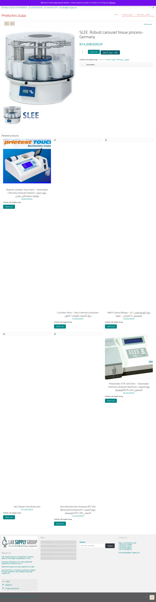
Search (82, 542)
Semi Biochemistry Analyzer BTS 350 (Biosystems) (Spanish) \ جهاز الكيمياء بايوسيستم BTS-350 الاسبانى (78, 509)
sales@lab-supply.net (69, 7)
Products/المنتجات (49, 546)
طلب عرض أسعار (110, 52)
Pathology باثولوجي (143, 14)
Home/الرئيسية (47, 542)
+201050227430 (36, 7)
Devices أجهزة (127, 14)
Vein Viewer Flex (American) (27, 506)
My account (46, 558)
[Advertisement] (136, 572)
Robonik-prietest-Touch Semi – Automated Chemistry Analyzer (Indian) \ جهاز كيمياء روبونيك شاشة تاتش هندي (27, 193)
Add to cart (94, 51)
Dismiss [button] (112, 2)
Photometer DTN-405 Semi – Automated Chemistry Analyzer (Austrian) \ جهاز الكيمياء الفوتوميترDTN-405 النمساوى (129, 387)
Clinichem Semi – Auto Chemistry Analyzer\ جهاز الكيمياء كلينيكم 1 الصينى (78, 314)
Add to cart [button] (9, 206)
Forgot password (12, 588)
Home (116, 14)
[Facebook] (153, 7)
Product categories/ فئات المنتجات (55, 550)
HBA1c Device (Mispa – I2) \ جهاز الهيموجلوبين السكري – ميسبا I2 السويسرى (128, 314)
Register (8, 585)
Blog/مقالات (47, 554)
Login (7, 581)
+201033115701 (52, 7)
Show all (149, 24)
